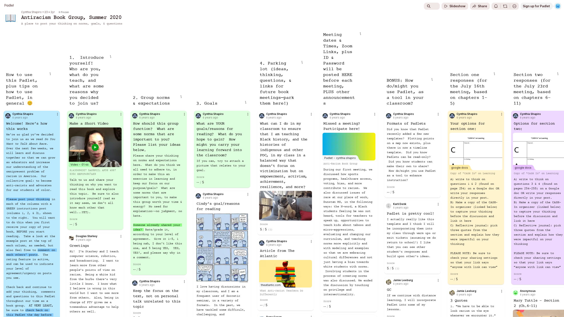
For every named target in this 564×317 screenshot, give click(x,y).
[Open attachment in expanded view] (222, 248)
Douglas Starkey (86, 236)
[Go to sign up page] (557, 6)
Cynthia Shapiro (31, 12)
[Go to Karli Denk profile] (388, 205)
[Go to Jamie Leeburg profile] (388, 282)
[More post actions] (57, 114)
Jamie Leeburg (403, 280)
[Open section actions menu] (50, 73)
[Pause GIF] (308, 217)
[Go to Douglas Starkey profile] (71, 238)
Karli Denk (399, 204)
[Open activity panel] (496, 6)
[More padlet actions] (514, 6)
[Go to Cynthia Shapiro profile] (8, 115)
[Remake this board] (505, 6)
